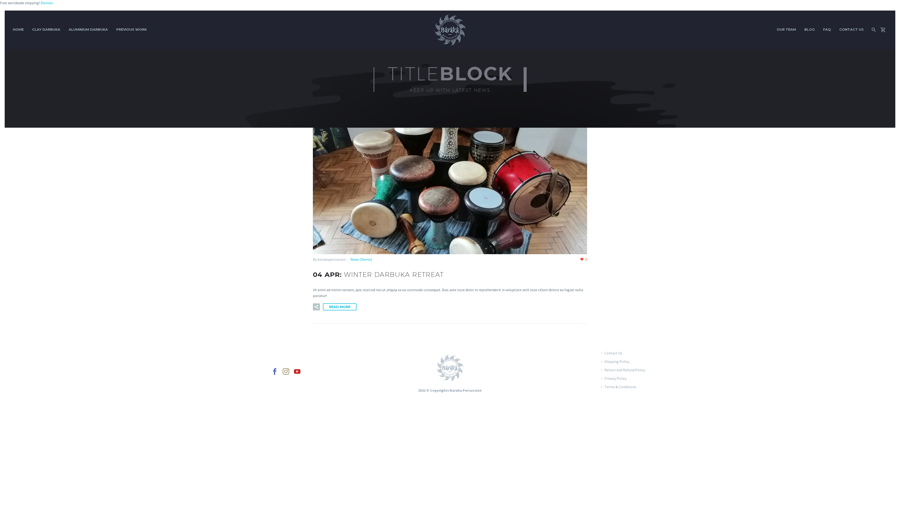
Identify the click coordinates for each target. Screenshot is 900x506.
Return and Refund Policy (624, 370)
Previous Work (131, 29)
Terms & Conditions (620, 386)
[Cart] (885, 30)
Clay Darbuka (46, 29)
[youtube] (297, 371)
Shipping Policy (616, 361)
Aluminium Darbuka (88, 29)
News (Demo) (361, 259)
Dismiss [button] (47, 2)
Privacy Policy (615, 378)
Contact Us (851, 29)
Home (18, 29)
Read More (339, 307)
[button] (316, 306)
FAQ (827, 29)
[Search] (873, 30)
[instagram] (286, 371)
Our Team (786, 29)
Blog (809, 29)
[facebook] (274, 371)
